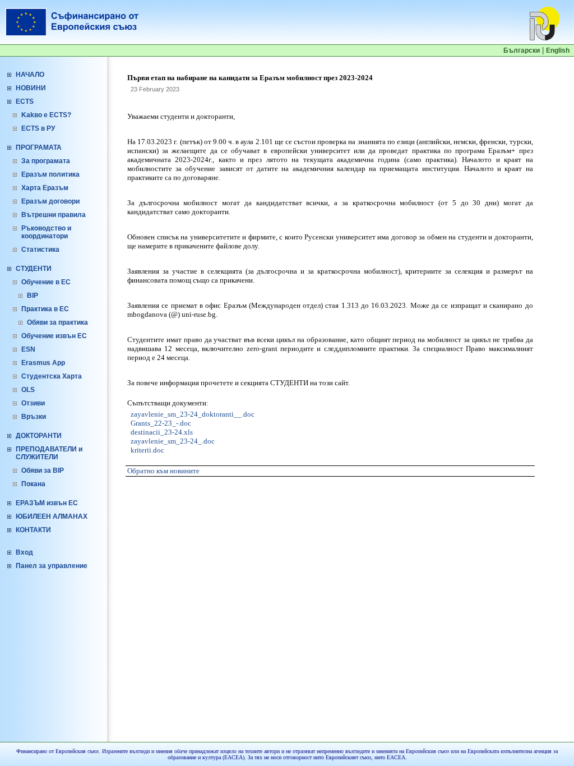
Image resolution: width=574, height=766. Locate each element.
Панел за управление (51, 566)
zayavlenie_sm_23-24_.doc (173, 441)
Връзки (33, 417)
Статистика (40, 249)
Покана (33, 484)
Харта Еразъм (44, 188)
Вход (24, 552)
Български (521, 50)
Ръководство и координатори (46, 232)
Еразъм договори (50, 201)
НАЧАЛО (30, 75)
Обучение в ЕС (46, 282)
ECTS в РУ (38, 128)
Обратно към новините (163, 471)
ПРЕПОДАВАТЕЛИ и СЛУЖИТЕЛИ (49, 453)
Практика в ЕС (45, 309)
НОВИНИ (31, 88)
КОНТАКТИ (33, 530)
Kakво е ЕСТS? (46, 115)
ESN (28, 349)
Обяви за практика (57, 322)
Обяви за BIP (42, 470)
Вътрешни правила (53, 215)
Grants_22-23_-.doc (161, 423)
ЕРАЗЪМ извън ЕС (47, 503)
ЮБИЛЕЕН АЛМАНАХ (51, 516)
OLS (28, 390)
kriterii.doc (147, 450)
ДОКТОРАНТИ (39, 436)
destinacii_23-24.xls (162, 432)
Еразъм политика (50, 174)
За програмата (45, 161)
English (558, 50)
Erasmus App (43, 363)
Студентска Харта (51, 376)
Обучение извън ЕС (54, 336)
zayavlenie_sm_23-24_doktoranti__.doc (192, 414)
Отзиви (33, 403)
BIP (32, 295)
